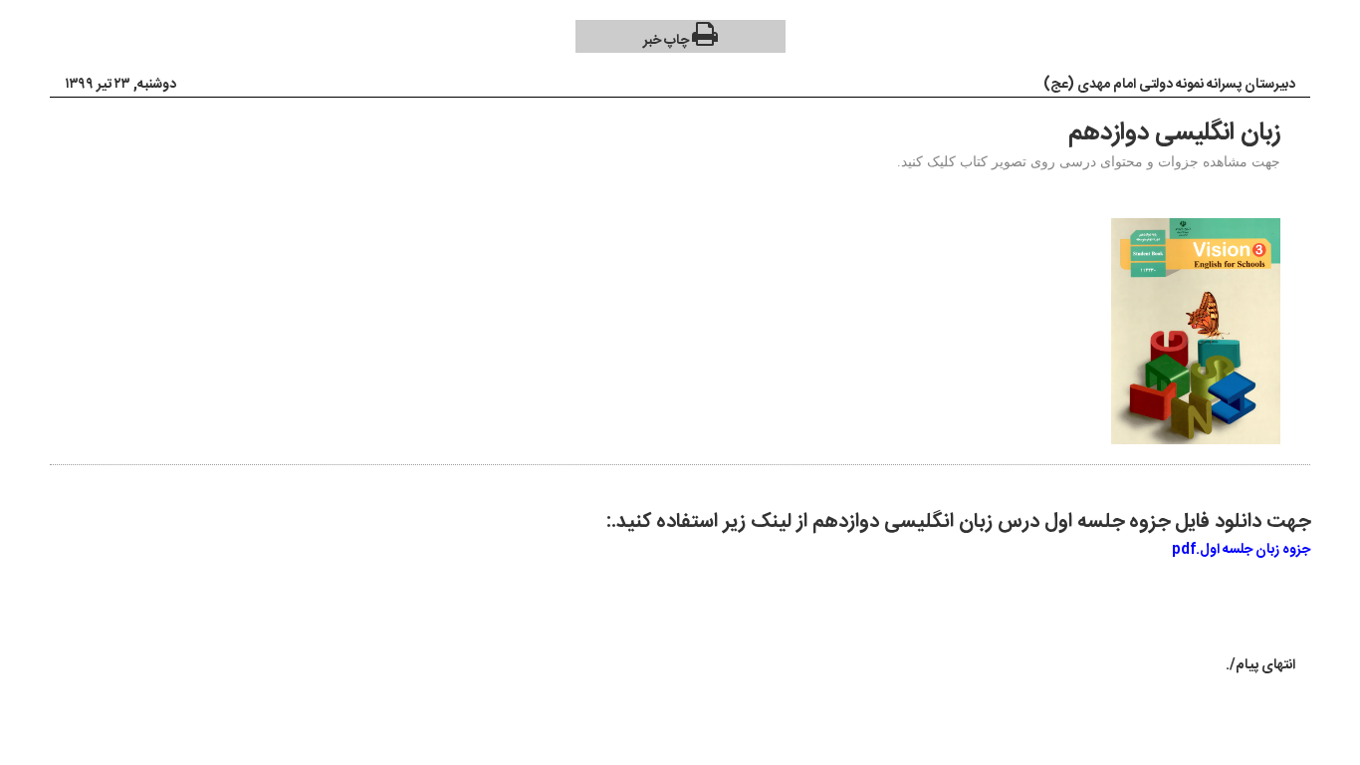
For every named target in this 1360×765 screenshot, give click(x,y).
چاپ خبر (667, 41)
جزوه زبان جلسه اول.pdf (1241, 550)
